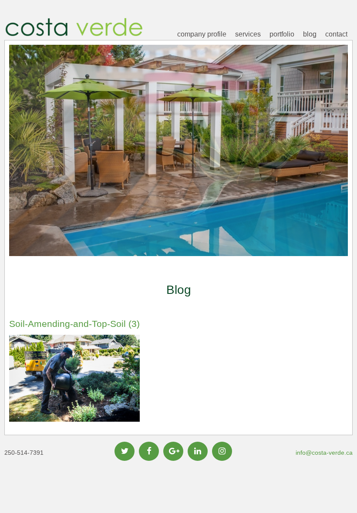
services (248, 34)
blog (310, 34)
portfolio (281, 34)
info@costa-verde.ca (324, 452)
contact (336, 34)
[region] (178, 164)
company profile (201, 34)
